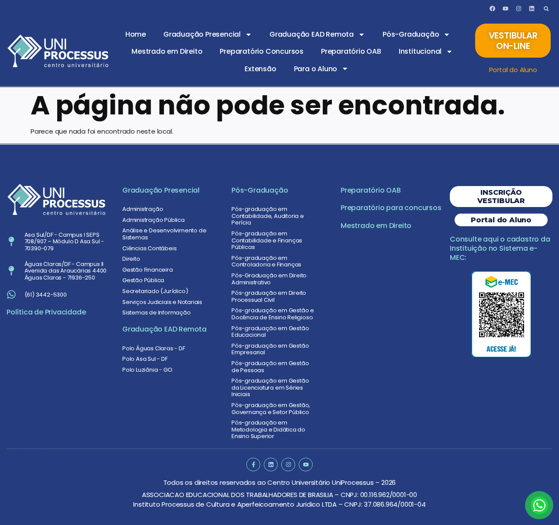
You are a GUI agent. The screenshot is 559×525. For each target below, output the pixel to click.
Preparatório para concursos (391, 208)
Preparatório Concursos (262, 51)
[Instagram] (518, 8)
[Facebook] (492, 8)
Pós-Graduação (411, 34)
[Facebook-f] (253, 464)
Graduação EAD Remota (311, 34)
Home (135, 34)
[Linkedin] (531, 8)
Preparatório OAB (351, 51)
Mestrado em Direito (166, 51)
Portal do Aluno (513, 69)
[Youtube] (505, 8)
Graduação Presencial (202, 34)
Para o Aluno (316, 69)
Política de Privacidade (46, 312)
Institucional (420, 51)
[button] (546, 8)
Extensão (260, 69)
